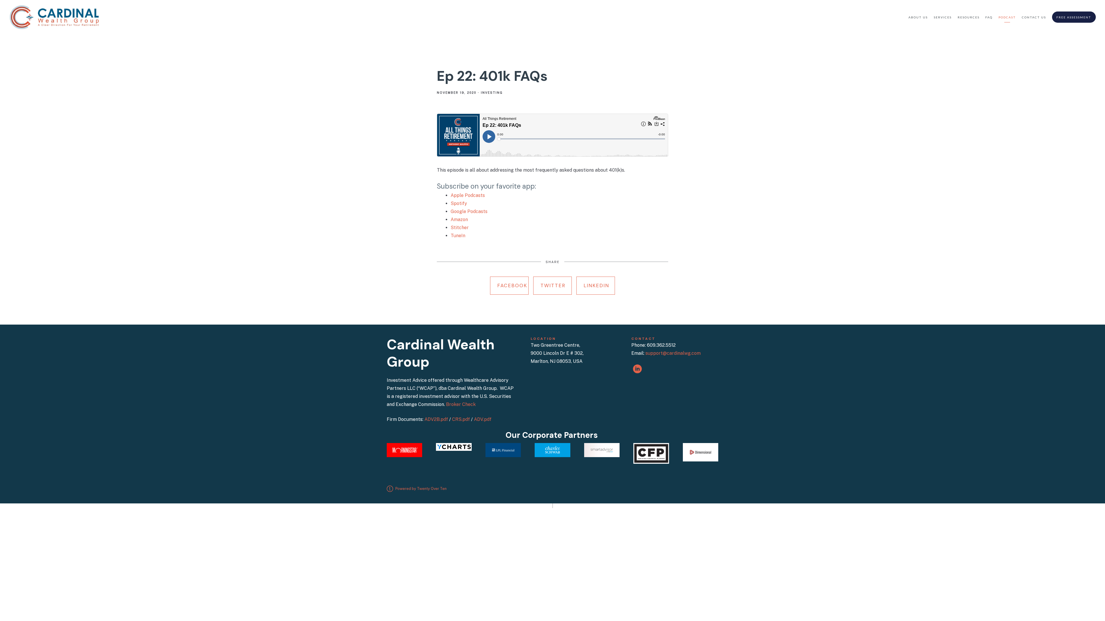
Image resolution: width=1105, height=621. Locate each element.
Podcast (1007, 17)
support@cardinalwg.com (673, 353)
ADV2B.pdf (436, 419)
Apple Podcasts (468, 195)
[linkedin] (637, 368)
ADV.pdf (482, 419)
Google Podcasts (469, 211)
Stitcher (460, 227)
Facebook (512, 285)
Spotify (459, 203)
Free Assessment (1073, 17)
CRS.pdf (461, 419)
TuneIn (458, 235)
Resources (969, 17)
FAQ (988, 17)
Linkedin (596, 285)
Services (943, 17)
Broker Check (461, 404)
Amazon (459, 219)
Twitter (552, 285)
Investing (492, 92)
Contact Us (1034, 17)
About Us (918, 17)
